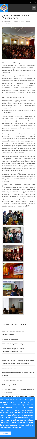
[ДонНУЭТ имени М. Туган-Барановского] (4, 8)
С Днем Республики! (9, 368)
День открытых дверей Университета (15, 16)
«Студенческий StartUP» (10, 339)
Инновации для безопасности (12, 380)
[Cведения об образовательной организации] (30, 2)
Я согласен (5, 433)
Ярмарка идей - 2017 (9, 385)
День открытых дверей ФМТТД (12, 344)
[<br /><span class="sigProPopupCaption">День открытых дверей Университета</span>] (13, 217)
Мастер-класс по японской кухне (14, 356)
